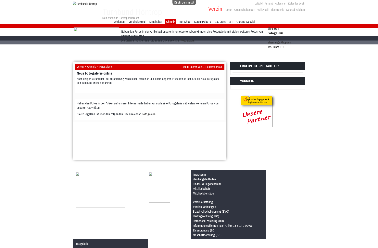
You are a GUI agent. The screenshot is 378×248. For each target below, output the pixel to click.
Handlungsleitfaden (204, 179)
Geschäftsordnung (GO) (207, 235)
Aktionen (119, 21)
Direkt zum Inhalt (184, 2)
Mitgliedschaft (201, 188)
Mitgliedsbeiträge (203, 193)
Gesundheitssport (244, 9)
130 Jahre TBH (224, 21)
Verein (215, 9)
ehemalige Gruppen (279, 42)
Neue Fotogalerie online (94, 73)
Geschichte (274, 38)
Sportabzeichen (295, 9)
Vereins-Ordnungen (204, 207)
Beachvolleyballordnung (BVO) (211, 211)
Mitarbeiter (155, 21)
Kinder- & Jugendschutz (207, 184)
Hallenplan (280, 3)
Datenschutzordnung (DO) (208, 221)
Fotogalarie (188, 40)
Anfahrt (269, 3)
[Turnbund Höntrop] (85, 4)
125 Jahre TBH (276, 47)
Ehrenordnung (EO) (204, 230)
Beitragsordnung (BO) (206, 216)
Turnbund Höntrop (132, 12)
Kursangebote (202, 21)
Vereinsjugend (137, 21)
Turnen (228, 9)
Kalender (293, 3)
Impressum (199, 174)
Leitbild (259, 3)
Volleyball (263, 9)
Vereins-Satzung (203, 202)
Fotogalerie (276, 33)
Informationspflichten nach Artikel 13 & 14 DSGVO (222, 225)
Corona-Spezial (245, 21)
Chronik (170, 21)
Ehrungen (273, 28)
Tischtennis (277, 9)
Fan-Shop (184, 21)
